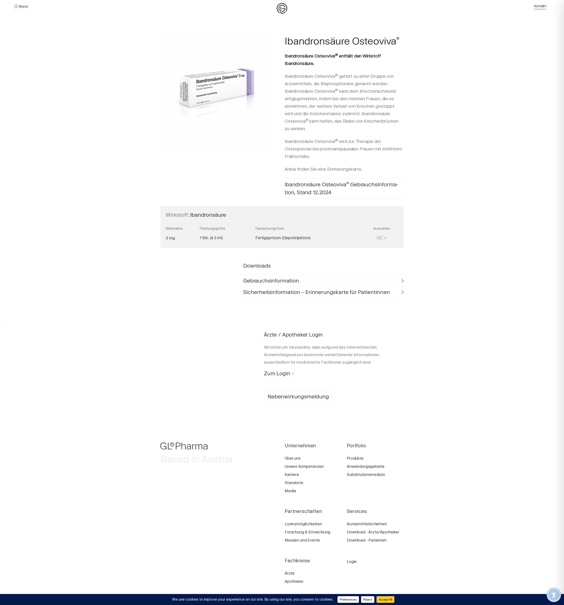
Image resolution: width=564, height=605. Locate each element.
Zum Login (277, 373)
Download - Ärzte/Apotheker (373, 532)
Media (290, 490)
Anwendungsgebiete (365, 466)
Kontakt (540, 6)
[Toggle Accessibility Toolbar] (554, 595)
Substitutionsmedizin (366, 474)
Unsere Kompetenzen (304, 466)
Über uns (293, 458)
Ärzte (290, 573)
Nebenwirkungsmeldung (298, 396)
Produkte (355, 458)
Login (352, 561)
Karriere (292, 474)
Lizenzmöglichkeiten (303, 524)
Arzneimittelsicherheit (367, 524)
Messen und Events (302, 540)
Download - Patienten (366, 540)
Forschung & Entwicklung (307, 532)
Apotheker (294, 581)
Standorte (294, 482)
